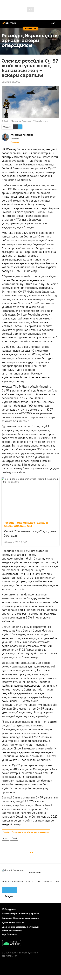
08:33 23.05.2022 (11, 81)
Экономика (45, 881)
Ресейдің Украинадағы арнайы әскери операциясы (26, 524)
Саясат (30, 881)
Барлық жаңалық (12, 881)
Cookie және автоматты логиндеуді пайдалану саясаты (20, 928)
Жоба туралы (9, 909)
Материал (15, 142)
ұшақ (5, 838)
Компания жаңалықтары (26, 918)
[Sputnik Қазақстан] (10, 24)
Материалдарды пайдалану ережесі (21, 913)
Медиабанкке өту (41, 121)
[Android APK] (11, 943)
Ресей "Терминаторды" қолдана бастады (30, 533)
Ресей (14, 838)
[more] (55, 542)
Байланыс (7, 918)
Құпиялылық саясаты (13, 922)
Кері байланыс (9, 934)
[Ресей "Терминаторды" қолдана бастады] (30, 498)
